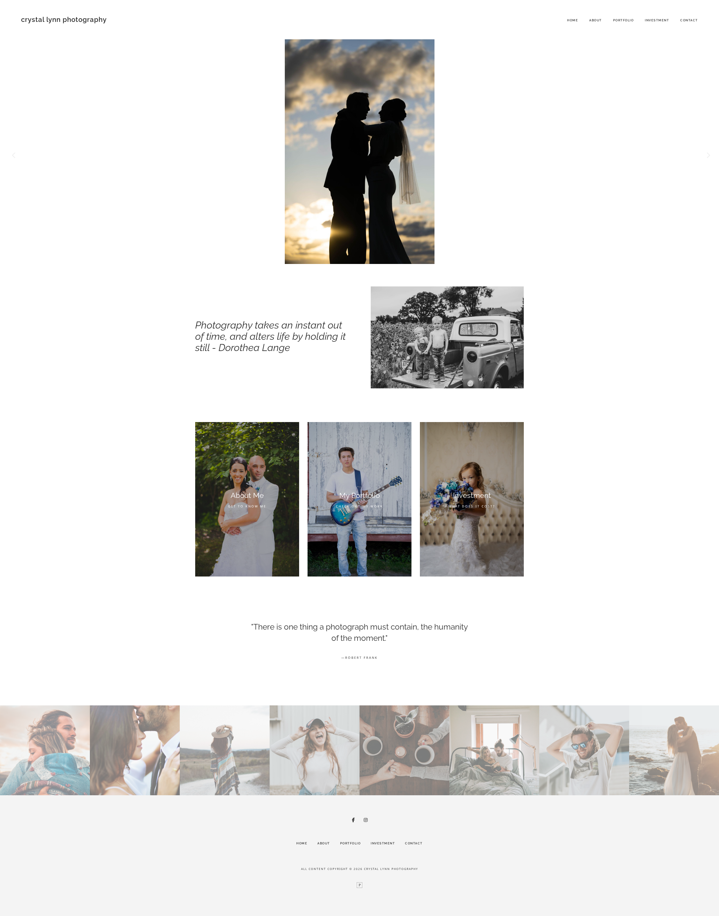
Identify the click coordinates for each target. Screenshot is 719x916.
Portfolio (623, 20)
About (595, 20)
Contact (689, 20)
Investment (657, 20)
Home (572, 20)
